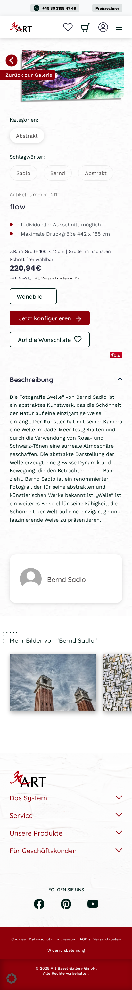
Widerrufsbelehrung (66, 950)
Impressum (65, 939)
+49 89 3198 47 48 (59, 8)
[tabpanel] (53, 682)
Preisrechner (107, 8)
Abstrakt (27, 135)
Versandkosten (107, 939)
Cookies (18, 939)
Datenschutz (40, 939)
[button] (11, 978)
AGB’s (84, 939)
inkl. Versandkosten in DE (56, 278)
